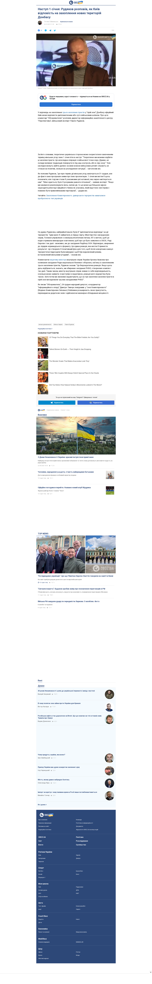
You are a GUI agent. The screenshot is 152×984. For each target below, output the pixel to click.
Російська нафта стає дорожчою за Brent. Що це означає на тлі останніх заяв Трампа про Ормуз (69, 717)
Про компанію (42, 819)
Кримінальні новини (66, 21)
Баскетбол (79, 871)
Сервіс (78, 909)
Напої (78, 919)
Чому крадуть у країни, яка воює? (51, 755)
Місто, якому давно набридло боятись (53, 780)
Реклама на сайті (43, 826)
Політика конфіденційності (84, 823)
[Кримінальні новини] (41, 411)
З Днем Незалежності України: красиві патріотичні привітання (65, 457)
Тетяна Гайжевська (51, 22)
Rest (40, 680)
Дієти (40, 922)
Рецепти (40, 919)
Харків (78, 855)
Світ (40, 841)
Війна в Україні (58, 324)
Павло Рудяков (69, 324)
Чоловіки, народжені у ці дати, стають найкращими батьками (66, 472)
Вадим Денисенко (44, 721)
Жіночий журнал (43, 958)
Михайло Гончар (44, 795)
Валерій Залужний (44, 694)
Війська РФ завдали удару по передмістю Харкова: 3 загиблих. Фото (68, 601)
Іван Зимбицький (44, 758)
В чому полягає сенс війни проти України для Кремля (59, 703)
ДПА (77, 890)
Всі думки (41, 805)
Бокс (77, 874)
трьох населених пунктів (73, 112)
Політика (79, 837)
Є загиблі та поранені (45, 604)
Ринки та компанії (43, 932)
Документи (79, 826)
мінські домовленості (45, 324)
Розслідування (82, 841)
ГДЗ (39, 887)
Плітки (78, 952)
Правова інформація (44, 823)
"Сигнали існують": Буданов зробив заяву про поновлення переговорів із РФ (71, 589)
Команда (79, 819)
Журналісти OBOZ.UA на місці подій (87, 829)
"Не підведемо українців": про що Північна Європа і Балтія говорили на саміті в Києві (75, 576)
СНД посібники (43, 896)
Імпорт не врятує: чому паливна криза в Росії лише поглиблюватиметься (67, 792)
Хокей (40, 874)
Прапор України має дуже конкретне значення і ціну (59, 767)
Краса (40, 955)
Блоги (40, 845)
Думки (41, 686)
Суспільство (81, 845)
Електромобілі (80, 906)
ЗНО (39, 893)
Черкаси (41, 861)
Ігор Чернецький (44, 770)
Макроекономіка (81, 932)
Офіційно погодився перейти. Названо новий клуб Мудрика (64, 487)
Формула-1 (41, 877)
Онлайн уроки (42, 890)
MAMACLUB (79, 942)
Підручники (79, 887)
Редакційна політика (44, 328)
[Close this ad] (150, 972)
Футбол (40, 871)
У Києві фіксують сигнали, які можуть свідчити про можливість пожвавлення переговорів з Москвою (73, 592)
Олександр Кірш (43, 783)
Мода (78, 955)
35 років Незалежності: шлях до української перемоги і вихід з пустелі (66, 691)
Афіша (40, 952)
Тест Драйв (42, 906)
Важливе (42, 415)
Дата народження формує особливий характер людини (57, 475)
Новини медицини (44, 942)
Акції (39, 909)
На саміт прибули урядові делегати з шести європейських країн (60, 579)
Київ (39, 855)
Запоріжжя (41, 858)
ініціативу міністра (58, 260)
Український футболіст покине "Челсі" (51, 491)
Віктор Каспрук (43, 707)
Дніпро (78, 858)
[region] (76, 137)
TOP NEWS (43, 533)
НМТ (77, 893)
